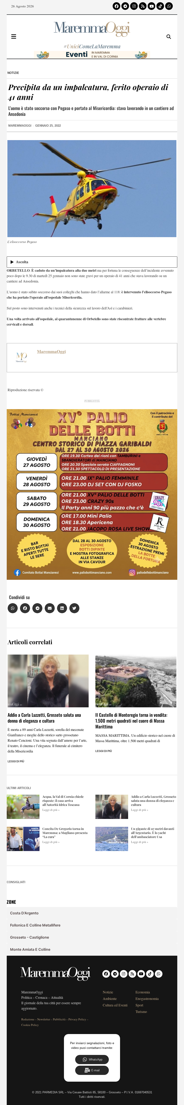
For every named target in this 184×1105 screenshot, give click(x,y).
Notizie (13, 73)
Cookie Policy (30, 1025)
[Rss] (143, 6)
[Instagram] (134, 6)
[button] (13, 608)
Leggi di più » (51, 810)
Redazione (27, 1019)
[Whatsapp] (169, 6)
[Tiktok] (160, 6)
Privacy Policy (77, 1019)
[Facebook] (116, 6)
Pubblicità (59, 1019)
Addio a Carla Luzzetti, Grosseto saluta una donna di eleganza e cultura (44, 717)
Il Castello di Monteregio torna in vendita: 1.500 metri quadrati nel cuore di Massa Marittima (131, 720)
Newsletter (43, 1019)
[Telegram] (125, 6)
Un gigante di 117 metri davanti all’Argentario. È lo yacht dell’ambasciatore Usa (152, 833)
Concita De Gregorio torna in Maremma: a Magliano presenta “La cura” (65, 833)
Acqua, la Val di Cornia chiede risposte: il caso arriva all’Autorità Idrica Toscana (63, 800)
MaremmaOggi (51, 351)
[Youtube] (151, 6)
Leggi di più (16, 761)
